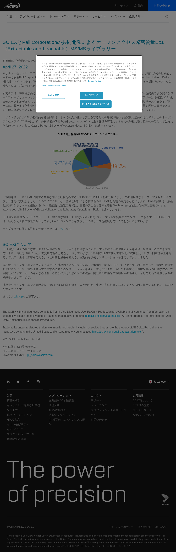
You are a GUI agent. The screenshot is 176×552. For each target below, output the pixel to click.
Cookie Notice (94, 81)
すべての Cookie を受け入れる (96, 104)
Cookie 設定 (53, 95)
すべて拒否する (91, 95)
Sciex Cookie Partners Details (54, 86)
